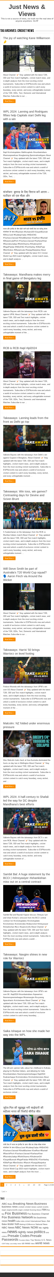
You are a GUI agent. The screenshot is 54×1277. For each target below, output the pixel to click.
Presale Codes (19, 1236)
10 (29, 1185)
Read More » (9, 101)
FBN (44, 1209)
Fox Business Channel (38, 1214)
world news (42, 1243)
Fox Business (16, 1213)
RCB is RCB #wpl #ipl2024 (20, 348)
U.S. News (46, 1240)
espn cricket (23, 1210)
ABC (4, 1203)
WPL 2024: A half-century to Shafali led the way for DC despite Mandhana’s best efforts (26, 800)
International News (38, 1221)
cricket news (30, 1207)
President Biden (24, 1240)
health (12, 1220)
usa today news (15, 1243)
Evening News (35, 1210)
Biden (10, 1204)
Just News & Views (27, 10)
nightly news (25, 1232)
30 (39, 1185)
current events (43, 1207)
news (12, 1231)
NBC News (8, 1227)
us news (26, 1243)
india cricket (25, 1221)
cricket (21, 1207)
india (18, 1221)
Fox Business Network (17, 1217)
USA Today (6, 1243)
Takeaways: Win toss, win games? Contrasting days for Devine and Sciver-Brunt (25, 495)
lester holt (13, 1224)
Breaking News (23, 1203)
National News (42, 1224)
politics (39, 1232)
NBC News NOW (26, 1227)
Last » (4, 1191)
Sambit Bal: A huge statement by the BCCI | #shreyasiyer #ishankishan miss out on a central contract (26, 878)
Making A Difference (27, 1224)
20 (34, 1185)
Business (40, 1203)
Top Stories (35, 1240)
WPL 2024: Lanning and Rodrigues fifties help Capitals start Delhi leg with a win (25, 115)
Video (33, 1243)
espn (4, 1210)
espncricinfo (12, 1210)
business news (10, 1206)
